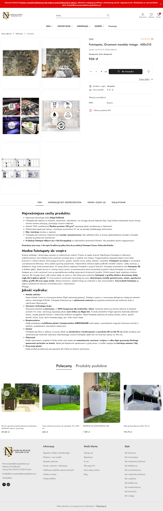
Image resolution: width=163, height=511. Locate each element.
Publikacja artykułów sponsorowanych (58, 470)
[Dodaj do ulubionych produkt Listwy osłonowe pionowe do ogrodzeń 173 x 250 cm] (77, 375)
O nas (86, 461)
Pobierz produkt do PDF (102, 110)
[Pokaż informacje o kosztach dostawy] (112, 90)
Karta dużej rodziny (92, 470)
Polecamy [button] (64, 366)
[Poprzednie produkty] (7, 393)
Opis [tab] (40, 202)
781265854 (7, 478)
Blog (86, 474)
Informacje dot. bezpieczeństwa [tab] (64, 202)
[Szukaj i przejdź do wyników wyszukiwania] (108, 15)
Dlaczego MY (89, 465)
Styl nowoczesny (131, 457)
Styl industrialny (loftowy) (135, 461)
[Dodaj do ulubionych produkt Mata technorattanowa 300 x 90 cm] (159, 375)
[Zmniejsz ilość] (91, 71)
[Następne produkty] (156, 393)
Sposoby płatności (50, 461)
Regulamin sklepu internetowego (56, 452)
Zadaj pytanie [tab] (118, 202)
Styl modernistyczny (133, 487)
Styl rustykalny (130, 478)
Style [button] (127, 446)
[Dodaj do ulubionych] (148, 71)
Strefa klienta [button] (90, 446)
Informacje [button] (48, 446)
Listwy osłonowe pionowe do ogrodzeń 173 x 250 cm (60, 427)
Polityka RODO (49, 478)
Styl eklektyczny (131, 465)
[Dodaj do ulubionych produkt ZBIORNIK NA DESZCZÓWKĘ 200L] (118, 375)
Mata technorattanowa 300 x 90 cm (137, 426)
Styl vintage (129, 495)
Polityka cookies (49, 474)
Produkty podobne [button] (91, 366)
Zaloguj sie (88, 452)
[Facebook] (4, 484)
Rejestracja (88, 457)
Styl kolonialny (131, 491)
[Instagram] (8, 484)
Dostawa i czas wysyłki (52, 457)
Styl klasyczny (130, 452)
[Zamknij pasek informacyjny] (160, 4)
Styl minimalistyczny (133, 470)
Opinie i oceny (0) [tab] (96, 202)
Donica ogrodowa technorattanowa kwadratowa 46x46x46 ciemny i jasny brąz (19, 427)
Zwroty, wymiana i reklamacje (55, 465)
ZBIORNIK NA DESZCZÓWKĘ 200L (96, 426)
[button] (20, 63)
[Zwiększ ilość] (101, 71)
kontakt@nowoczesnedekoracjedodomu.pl (19, 473)
